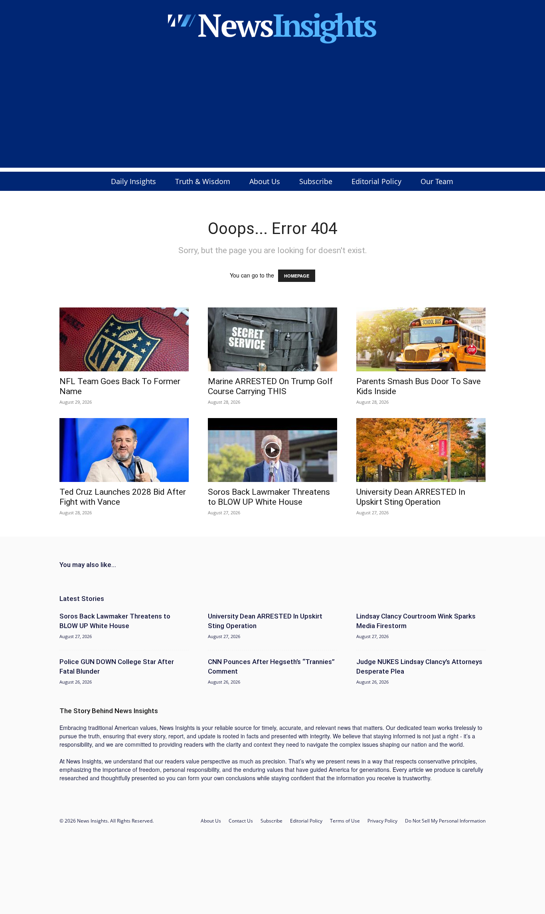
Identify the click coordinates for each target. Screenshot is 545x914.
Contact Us (241, 820)
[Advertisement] (272, 112)
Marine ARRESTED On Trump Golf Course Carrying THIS (270, 386)
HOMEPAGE (296, 276)
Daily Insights (133, 181)
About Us (264, 181)
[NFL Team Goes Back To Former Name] (124, 339)
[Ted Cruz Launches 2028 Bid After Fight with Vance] (124, 450)
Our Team (437, 181)
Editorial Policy (376, 181)
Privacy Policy (382, 820)
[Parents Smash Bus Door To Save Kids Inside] (421, 339)
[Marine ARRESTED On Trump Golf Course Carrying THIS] (272, 339)
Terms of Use (345, 820)
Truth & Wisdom (202, 181)
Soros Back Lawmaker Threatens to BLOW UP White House (269, 497)
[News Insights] (272, 27)
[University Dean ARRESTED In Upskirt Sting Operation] (421, 450)
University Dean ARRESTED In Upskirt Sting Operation (410, 497)
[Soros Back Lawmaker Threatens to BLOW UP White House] (272, 450)
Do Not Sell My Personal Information (445, 820)
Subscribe (315, 181)
